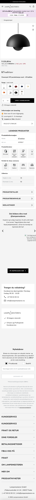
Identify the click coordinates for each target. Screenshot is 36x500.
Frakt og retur (10, 430)
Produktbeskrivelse (12, 198)
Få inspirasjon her (17, 271)
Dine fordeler (9, 437)
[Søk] (30, 6)
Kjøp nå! (20, 12)
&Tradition (21, 138)
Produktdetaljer (10, 192)
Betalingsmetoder (12, 444)
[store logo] (13, 6)
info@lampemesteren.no (16, 301)
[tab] (18, 416)
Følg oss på (8, 451)
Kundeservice (9, 416)
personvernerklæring (25, 407)
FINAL (17, 15)
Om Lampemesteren (12, 464)
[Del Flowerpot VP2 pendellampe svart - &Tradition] (33, 29)
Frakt (5, 458)
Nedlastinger (9, 205)
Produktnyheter (11, 478)
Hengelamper (8, 20)
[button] (33, 26)
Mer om (6, 471)
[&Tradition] (11, 72)
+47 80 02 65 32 (13, 297)
